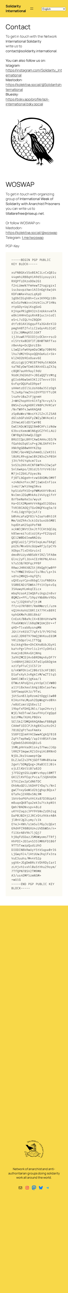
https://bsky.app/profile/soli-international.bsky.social (27, 101)
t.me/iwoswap (33, 237)
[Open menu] (31, 8)
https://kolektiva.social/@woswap (31, 232)
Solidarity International (16, 8)
